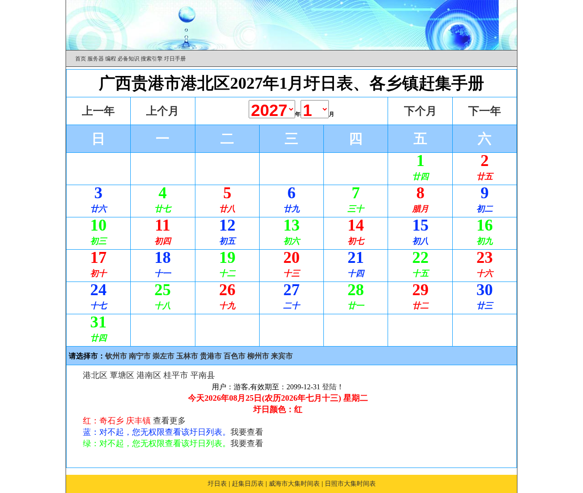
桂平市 (176, 375)
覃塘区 (122, 375)
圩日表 (217, 483)
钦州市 (116, 356)
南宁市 (140, 356)
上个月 (162, 111)
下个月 (420, 111)
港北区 (95, 375)
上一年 (98, 111)
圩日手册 (175, 58)
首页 (80, 58)
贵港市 (211, 356)
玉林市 (187, 356)
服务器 (95, 58)
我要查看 (246, 432)
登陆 (329, 387)
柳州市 (258, 356)
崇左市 (163, 356)
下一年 (484, 111)
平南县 (202, 375)
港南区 (149, 375)
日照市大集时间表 (350, 483)
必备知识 (128, 58)
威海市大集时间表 (294, 483)
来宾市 (282, 356)
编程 (110, 58)
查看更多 (169, 420)
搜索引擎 (152, 58)
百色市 (234, 356)
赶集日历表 (248, 483)
